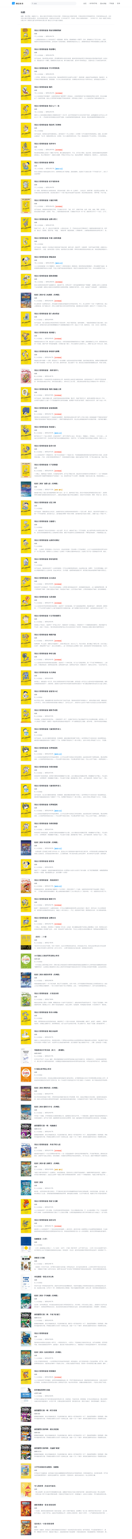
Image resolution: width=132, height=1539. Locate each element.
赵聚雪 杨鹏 (37, 1393)
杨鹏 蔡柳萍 (37, 1053)
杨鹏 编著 (37, 959)
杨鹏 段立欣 (37, 1129)
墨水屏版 (103, 3)
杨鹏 (35, 33)
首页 (84, 3)
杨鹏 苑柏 (37, 1413)
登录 (118, 3)
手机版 (111, 3)
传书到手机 (93, 3)
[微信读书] (18, 3)
